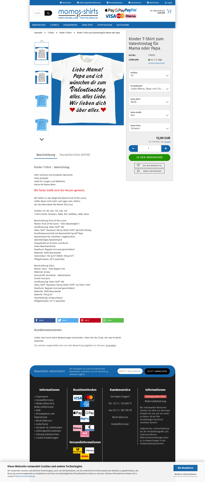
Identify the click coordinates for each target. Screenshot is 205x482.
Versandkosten (115, 3)
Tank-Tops (87, 25)
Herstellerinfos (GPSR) (75, 155)
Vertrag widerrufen (155, 396)
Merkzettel (154, 3)
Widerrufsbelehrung (155, 401)
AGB (38, 410)
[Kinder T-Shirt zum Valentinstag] (87, 89)
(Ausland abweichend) (156, 63)
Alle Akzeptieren (185, 468)
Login (169, 3)
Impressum (42, 396)
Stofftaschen (104, 25)
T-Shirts (54, 25)
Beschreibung (45, 155)
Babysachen (38, 25)
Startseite (66, 3)
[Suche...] (48, 13)
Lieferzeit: (134, 59)
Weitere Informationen (185, 474)
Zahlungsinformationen (90, 3)
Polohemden (70, 25)
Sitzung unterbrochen (47, 434)
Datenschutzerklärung (25, 476)
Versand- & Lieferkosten (49, 427)
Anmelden (111, 345)
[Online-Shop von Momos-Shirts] (78, 13)
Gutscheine (135, 3)
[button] (41, 139)
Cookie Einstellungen (47, 437)
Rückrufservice (44, 420)
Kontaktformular (45, 400)
